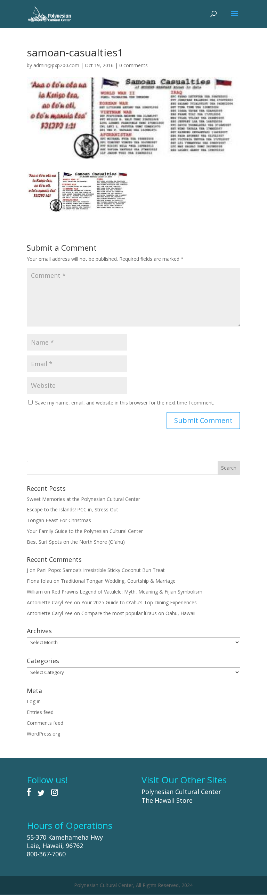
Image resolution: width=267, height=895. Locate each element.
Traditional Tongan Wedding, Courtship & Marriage (118, 581)
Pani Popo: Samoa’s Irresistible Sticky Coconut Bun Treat (101, 570)
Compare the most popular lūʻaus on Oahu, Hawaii (138, 613)
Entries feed (40, 712)
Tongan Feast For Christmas (59, 520)
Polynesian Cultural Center (181, 791)
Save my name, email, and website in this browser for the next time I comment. (124, 402)
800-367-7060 (46, 854)
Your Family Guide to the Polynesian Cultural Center (85, 531)
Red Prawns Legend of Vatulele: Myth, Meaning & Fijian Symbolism (126, 591)
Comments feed (45, 723)
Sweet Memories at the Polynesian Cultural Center (83, 499)
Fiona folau (39, 581)
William (35, 591)
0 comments (133, 65)
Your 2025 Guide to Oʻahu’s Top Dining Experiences (139, 602)
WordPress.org (43, 733)
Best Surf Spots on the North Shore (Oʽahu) (76, 542)
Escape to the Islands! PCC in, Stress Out (72, 509)
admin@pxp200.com (56, 65)
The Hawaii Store (167, 800)
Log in (34, 701)
